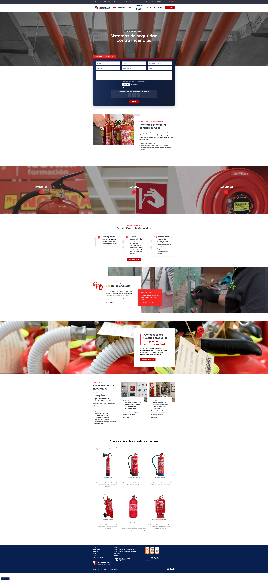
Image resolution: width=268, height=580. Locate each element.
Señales (116, 551)
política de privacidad (140, 87)
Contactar (134, 101)
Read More (126, 413)
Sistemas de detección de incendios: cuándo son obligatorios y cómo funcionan (133, 401)
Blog (153, 7)
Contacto (159, 7)
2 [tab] (107, 302)
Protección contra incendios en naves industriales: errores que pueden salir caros (103, 412)
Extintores (116, 544)
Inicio (114, 7)
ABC (136, 479)
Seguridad (117, 549)
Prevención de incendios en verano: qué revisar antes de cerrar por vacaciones (103, 394)
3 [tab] (109, 302)
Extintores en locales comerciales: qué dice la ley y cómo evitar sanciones (160, 401)
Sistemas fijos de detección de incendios (125, 546)
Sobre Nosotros (122, 7)
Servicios (148, 7)
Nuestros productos (148, 355)
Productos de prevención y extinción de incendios (138, 7)
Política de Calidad (98, 553)
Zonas (129, 7)
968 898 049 (172, 1)
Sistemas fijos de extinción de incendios (125, 548)
